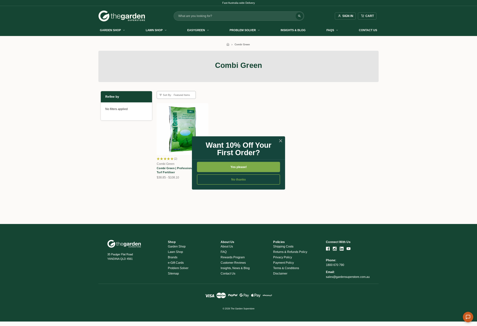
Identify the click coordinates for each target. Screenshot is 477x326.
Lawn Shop (154, 30)
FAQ (224, 251)
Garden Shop (110, 30)
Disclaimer (280, 273)
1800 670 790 (335, 265)
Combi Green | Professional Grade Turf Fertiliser (180, 170)
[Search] (299, 16)
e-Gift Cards (176, 262)
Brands (172, 257)
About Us (227, 246)
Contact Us (368, 30)
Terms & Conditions (286, 268)
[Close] (280, 140)
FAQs (330, 30)
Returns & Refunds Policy (290, 251)
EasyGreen (196, 30)
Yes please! (238, 167)
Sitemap (173, 273)
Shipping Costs (283, 246)
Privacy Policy (282, 257)
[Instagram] (335, 249)
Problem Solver (243, 30)
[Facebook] (328, 249)
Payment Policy (283, 262)
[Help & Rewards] (468, 317)
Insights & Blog (293, 30)
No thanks (238, 179)
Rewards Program (233, 257)
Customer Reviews (233, 262)
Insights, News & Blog (235, 268)
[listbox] (183, 95)
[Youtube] (348, 249)
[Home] (227, 44)
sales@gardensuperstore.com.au (348, 276)
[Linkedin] (342, 249)
